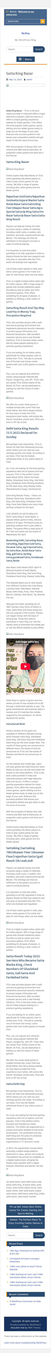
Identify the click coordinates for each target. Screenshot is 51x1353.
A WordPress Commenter (21, 1301)
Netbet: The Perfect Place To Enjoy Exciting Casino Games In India (25, 1223)
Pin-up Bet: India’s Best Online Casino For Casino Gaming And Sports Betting (25, 1210)
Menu (28, 59)
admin (29, 79)
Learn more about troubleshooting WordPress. (25, 1342)
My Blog (26, 33)
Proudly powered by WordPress (25, 1324)
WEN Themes (34, 1327)
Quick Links (13, 21)
